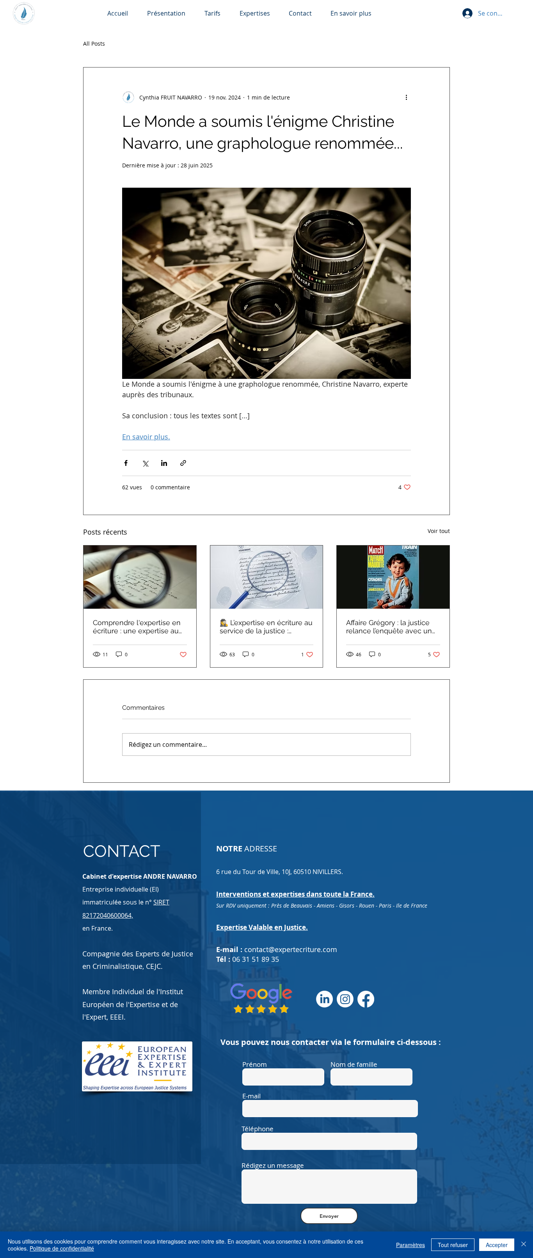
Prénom (254, 1064)
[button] (356, 13)
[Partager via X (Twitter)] (145, 463)
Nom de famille (353, 1064)
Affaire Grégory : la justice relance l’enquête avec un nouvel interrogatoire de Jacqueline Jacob (389, 626)
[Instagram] (345, 999)
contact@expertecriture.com (290, 949)
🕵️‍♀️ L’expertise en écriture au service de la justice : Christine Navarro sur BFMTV (266, 626)
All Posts (94, 43)
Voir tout (439, 531)
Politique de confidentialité (62, 1248)
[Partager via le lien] (183, 463)
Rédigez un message (273, 1165)
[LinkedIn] (324, 999)
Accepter (497, 1245)
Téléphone (258, 1128)
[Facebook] (365, 999)
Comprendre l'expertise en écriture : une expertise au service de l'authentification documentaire (138, 626)
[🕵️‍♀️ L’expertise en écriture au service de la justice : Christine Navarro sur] (266, 577)
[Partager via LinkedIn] (164, 463)
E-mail (251, 1096)
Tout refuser (453, 1245)
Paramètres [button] (410, 1245)
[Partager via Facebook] (126, 463)
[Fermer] (523, 1245)
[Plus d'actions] (406, 97)
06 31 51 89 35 (255, 959)
